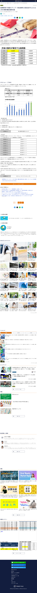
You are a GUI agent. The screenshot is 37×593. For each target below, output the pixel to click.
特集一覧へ (18, 416)
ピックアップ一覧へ (19, 389)
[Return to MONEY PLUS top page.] (18, 1)
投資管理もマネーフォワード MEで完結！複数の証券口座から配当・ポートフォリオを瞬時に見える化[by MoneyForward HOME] (19, 180)
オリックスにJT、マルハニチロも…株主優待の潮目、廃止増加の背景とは (15, 193)
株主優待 (2, 15)
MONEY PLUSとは (14, 569)
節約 (8, 15)
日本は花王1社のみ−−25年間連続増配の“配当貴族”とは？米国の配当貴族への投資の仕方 (17, 190)
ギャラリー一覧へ (18, 553)
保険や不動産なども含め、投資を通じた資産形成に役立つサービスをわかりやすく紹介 (17, 195)
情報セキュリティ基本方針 (15, 572)
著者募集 (12, 578)
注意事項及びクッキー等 (15, 575)
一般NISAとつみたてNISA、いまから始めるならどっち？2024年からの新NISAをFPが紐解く (18, 194)
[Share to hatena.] (22, 17)
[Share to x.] (17, 17)
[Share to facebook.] (15, 17)
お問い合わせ (13, 577)
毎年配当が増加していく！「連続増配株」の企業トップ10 (12, 189)
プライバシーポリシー (14, 574)
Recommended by (32, 312)
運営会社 (12, 571)
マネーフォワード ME (14, 583)
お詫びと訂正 (13, 581)
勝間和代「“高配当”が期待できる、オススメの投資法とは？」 (13, 191)
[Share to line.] (20, 17)
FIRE (11, 15)
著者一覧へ (18, 451)
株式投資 (6, 15)
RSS (12, 580)
